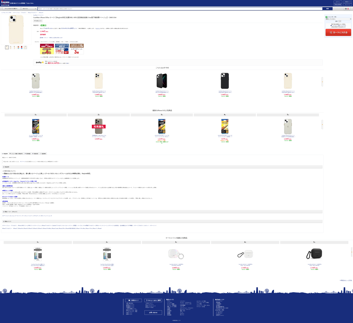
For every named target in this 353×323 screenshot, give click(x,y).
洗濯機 (168, 312)
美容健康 (169, 314)
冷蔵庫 (168, 308)
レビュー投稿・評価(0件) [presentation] (17, 153)
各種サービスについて (150, 306)
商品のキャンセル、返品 (131, 310)
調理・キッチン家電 (171, 306)
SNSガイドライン (220, 315)
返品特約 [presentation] (44, 153)
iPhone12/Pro (62, 228)
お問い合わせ (153, 312)
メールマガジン (219, 311)
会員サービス (129, 314)
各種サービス (129, 312)
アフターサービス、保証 (131, 311)
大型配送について (130, 307)
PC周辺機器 (182, 305)
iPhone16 (26, 228)
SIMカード (98, 225)
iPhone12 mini (55, 228)
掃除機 (168, 313)
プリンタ (182, 306)
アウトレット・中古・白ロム (203, 305)
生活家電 (169, 310)
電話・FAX (182, 310)
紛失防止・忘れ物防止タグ (121, 225)
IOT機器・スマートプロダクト (136, 225)
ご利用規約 (218, 303)
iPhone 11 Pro (89, 228)
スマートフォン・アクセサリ (19, 12)
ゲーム (181, 312)
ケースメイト (18, 215)
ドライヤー (182, 301)
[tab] (5, 153)
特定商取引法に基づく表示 (222, 308)
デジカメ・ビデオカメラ (185, 302)
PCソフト (182, 314)
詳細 (67, 63)
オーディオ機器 (170, 303)
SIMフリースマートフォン (34, 225)
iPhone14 (35, 228)
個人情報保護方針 (220, 306)
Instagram (218, 314)
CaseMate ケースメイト (38, 15)
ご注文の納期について (131, 308)
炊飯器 (168, 309)
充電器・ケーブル (77, 225)
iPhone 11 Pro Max (80, 228)
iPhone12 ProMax (47, 228)
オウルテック (37, 215)
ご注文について (149, 303)
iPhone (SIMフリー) (22, 225)
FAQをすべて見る (149, 307)
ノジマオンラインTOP (6, 12)
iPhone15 (41, 12)
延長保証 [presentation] (28, 153)
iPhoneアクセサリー (32, 12)
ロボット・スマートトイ (150, 225)
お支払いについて (130, 304)
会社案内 (218, 305)
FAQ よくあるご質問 (154, 300)
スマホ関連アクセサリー (89, 225)
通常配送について (130, 306)
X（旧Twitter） (219, 312)
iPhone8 (99, 228)
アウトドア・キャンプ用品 (203, 302)
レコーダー (169, 302)
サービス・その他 (201, 306)
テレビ (168, 301)
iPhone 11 (95, 228)
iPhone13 (40, 228)
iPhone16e (20, 228)
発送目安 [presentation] (36, 153)
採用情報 (218, 302)
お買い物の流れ (129, 303)
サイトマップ (219, 301)
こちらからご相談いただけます (339, 25)
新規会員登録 (338, 4)
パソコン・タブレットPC (185, 303)
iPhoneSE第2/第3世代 (71, 228)
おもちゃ (182, 313)
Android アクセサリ (57, 225)
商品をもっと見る (346, 280)
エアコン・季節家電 (171, 305)
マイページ (347, 4)
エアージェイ (5, 215)
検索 (327, 8)
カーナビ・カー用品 (201, 301)
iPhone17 (15, 228)
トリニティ (30, 215)
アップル (24, 215)
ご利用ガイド (347, 1)
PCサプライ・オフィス (185, 309)
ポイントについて (149, 304)
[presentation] (4, 153)
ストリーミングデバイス (108, 225)
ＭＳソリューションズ (46, 215)
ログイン (338, 1)
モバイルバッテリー (67, 225)
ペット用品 (199, 303)
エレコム (12, 215)
